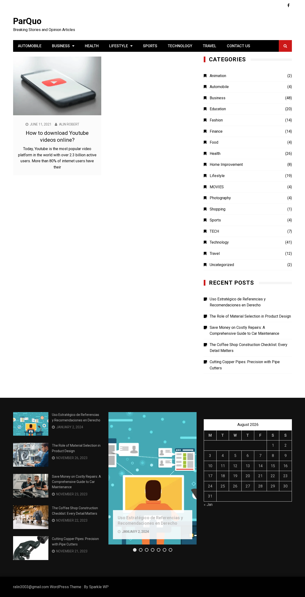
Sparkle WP (99, 587)
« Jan (208, 504)
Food (214, 142)
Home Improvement (226, 164)
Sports (150, 46)
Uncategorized (222, 264)
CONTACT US (238, 46)
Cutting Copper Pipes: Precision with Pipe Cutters (245, 365)
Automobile (29, 46)
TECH (214, 231)
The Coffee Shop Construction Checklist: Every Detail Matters (248, 347)
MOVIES (217, 187)
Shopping (217, 209)
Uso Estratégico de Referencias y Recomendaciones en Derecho (238, 302)
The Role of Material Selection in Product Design (250, 316)
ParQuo (27, 21)
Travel (209, 46)
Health (92, 46)
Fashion (216, 120)
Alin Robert (69, 124)
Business (61, 46)
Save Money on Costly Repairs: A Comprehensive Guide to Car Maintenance (244, 330)
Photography (220, 198)
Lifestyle (118, 46)
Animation (218, 75)
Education (218, 109)
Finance (216, 131)
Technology (180, 46)
